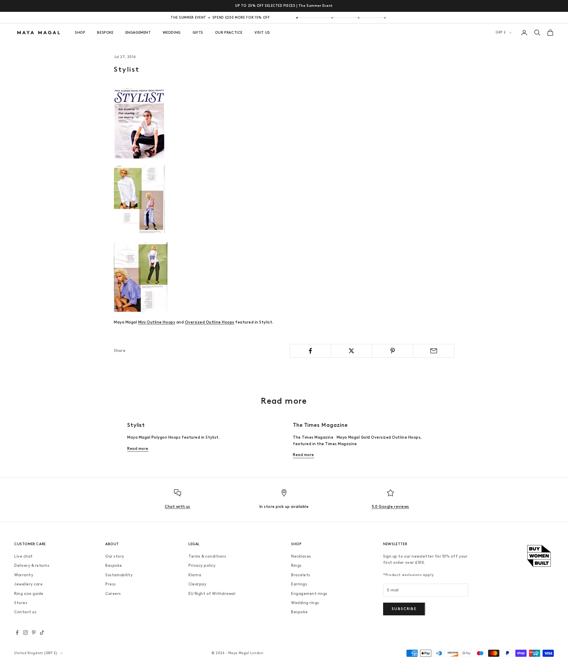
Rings (296, 565)
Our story (114, 556)
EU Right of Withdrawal (211, 593)
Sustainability (119, 575)
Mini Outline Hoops (156, 322)
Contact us (25, 612)
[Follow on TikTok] (42, 632)
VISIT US (262, 32)
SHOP (80, 32)
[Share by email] (433, 350)
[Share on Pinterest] (392, 350)
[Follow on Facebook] (17, 632)
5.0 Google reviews (390, 506)
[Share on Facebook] (310, 350)
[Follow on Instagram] (25, 632)
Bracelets (300, 575)
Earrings (299, 584)
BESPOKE (105, 32)
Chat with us (177, 506)
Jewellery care (28, 584)
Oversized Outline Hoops (209, 322)
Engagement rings (309, 593)
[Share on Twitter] (351, 350)
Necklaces (301, 556)
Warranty (23, 575)
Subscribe (404, 609)
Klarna (194, 575)
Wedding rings (305, 603)
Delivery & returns (31, 565)
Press (110, 584)
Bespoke (113, 565)
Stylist (136, 425)
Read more (138, 448)
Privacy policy (201, 565)
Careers (113, 593)
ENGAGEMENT (138, 32)
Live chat (23, 556)
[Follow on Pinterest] (34, 632)
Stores (20, 603)
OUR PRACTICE (229, 32)
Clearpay (197, 584)
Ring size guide (28, 593)
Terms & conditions (207, 556)
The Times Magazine (320, 425)
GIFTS (198, 32)
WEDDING (172, 32)
